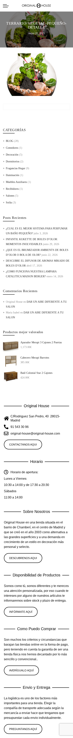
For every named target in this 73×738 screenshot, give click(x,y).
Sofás (9, 202)
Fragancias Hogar (15, 168)
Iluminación (12, 175)
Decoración (12, 154)
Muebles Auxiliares (16, 182)
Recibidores (12, 188)
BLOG (9, 141)
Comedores (12, 147)
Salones (10, 195)
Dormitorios (12, 161)
